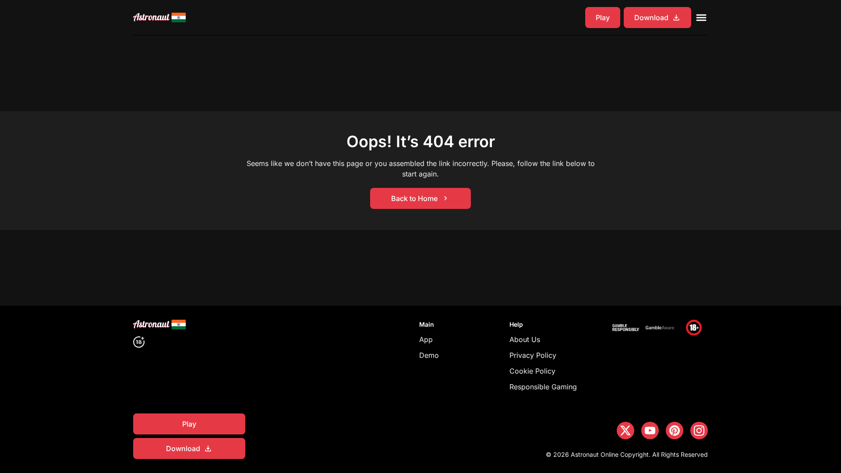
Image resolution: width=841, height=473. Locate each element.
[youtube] (650, 430)
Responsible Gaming (543, 386)
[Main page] (159, 17)
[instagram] (699, 430)
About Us (524, 339)
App (426, 339)
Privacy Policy (532, 355)
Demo (429, 355)
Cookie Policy (532, 371)
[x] (625, 430)
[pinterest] (674, 430)
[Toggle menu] (701, 17)
